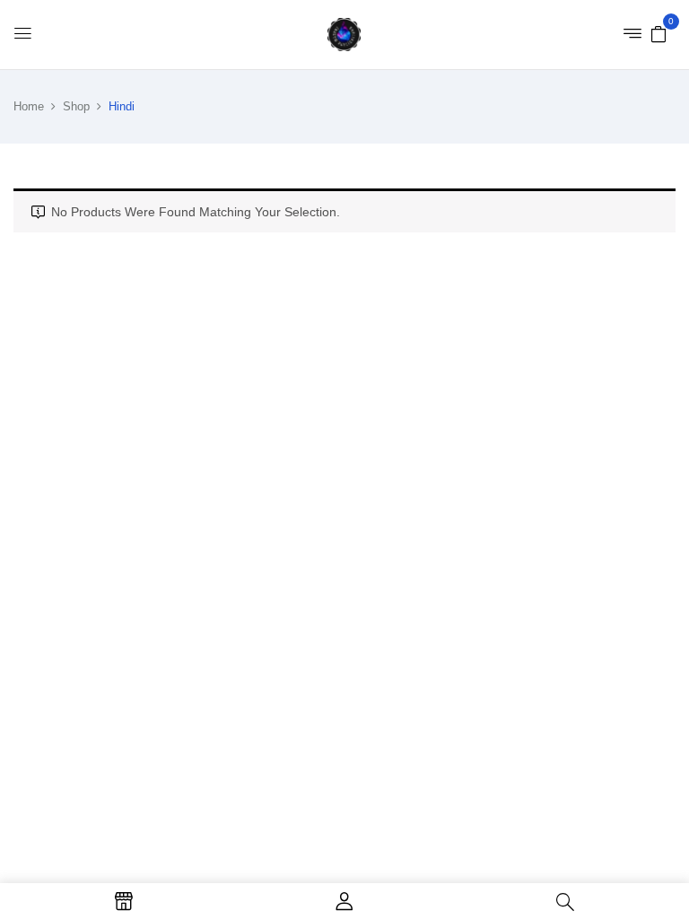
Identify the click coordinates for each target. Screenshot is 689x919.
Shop (76, 106)
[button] (658, 33)
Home (28, 106)
